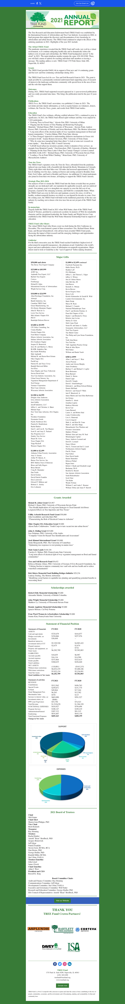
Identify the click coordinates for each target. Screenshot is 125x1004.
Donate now (62, 985)
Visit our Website (62, 901)
